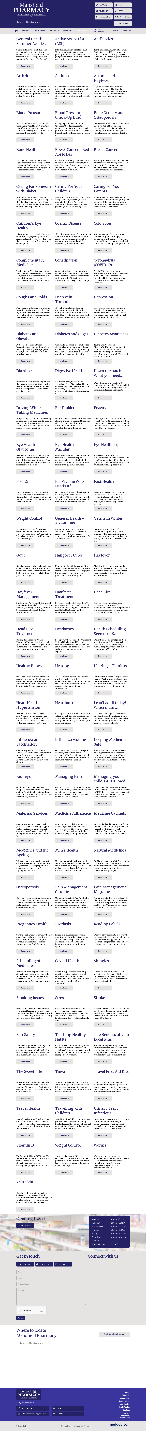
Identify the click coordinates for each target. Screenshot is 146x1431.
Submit (21, 1318)
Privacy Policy (22, 1426)
